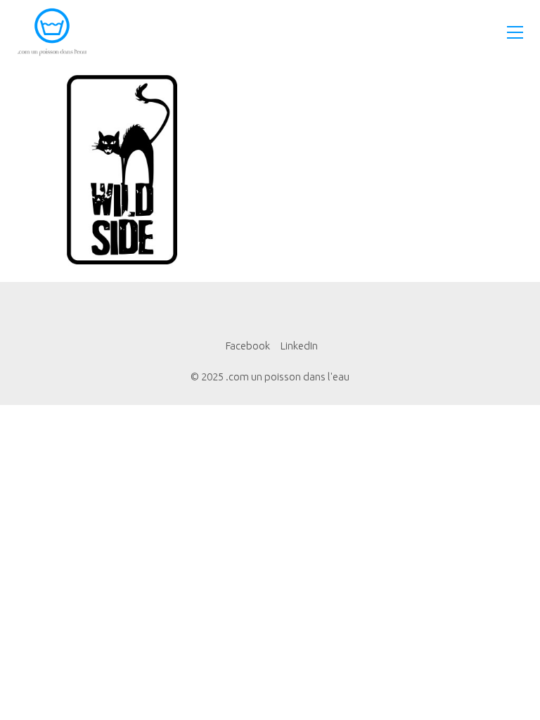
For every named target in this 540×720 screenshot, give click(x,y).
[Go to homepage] (52, 32)
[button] (515, 32)
